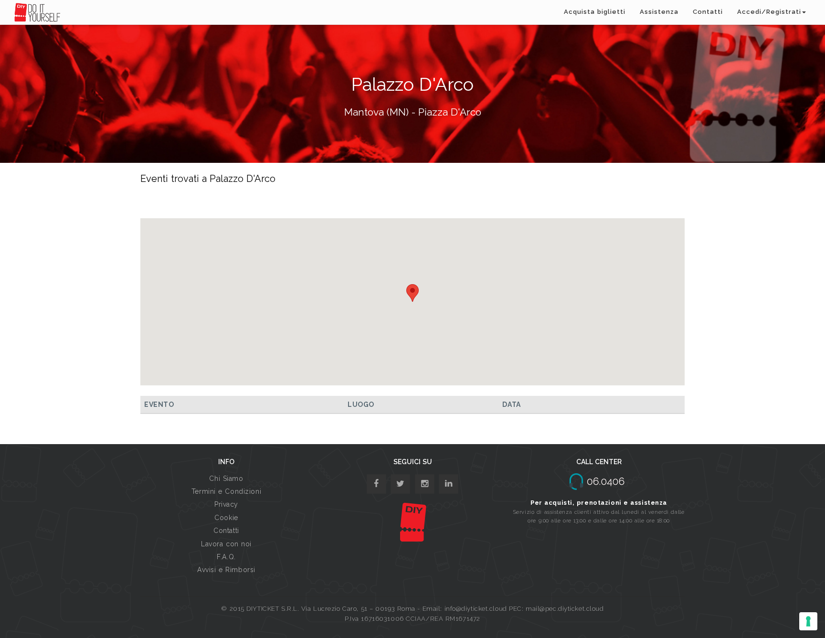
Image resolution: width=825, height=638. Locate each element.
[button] (412, 293)
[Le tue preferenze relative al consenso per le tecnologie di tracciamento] (808, 621)
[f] (376, 484)
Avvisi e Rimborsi (226, 570)
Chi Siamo (226, 478)
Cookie (226, 517)
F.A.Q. (226, 557)
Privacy (226, 504)
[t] (400, 484)
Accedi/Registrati (769, 11)
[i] (448, 484)
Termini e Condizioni (226, 491)
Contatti (708, 11)
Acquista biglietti (594, 11)
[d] (424, 484)
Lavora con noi (226, 544)
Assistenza (659, 11)
